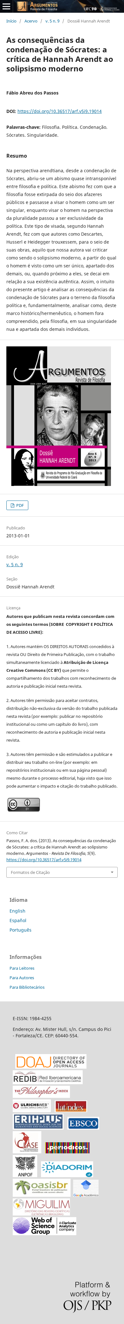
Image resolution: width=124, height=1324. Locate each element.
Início (11, 21)
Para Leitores (22, 968)
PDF (19, 505)
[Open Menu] (6, 6)
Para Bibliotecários (27, 987)
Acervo (31, 21)
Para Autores (22, 977)
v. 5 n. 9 (52, 21)
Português (20, 930)
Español (18, 920)
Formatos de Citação (30, 872)
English (17, 911)
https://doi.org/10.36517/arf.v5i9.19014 (59, 111)
